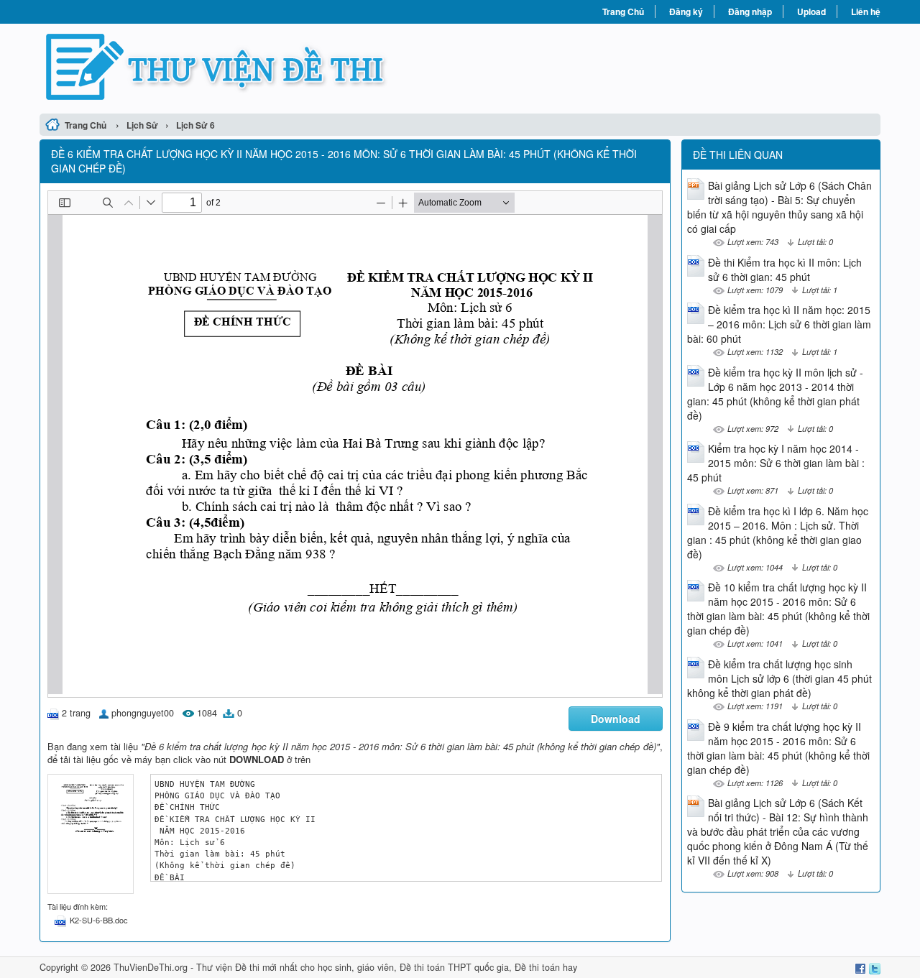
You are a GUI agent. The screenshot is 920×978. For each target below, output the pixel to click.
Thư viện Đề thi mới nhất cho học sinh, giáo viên (295, 967)
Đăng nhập (750, 11)
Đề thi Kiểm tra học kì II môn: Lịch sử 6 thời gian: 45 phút (785, 269)
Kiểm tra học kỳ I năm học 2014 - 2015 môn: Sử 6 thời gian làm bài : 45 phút (776, 462)
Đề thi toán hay (546, 967)
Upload (811, 11)
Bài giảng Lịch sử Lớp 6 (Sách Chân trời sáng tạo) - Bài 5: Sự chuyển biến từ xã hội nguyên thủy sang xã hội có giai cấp (779, 207)
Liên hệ (865, 11)
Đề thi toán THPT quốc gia (454, 967)
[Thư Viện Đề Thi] (250, 67)
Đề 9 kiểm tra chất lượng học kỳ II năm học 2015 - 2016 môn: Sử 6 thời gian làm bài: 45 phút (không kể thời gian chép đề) (778, 748)
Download (615, 718)
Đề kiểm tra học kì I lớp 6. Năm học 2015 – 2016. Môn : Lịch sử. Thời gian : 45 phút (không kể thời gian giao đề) (777, 532)
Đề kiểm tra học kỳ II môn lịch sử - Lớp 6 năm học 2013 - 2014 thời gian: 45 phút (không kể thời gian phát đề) (775, 394)
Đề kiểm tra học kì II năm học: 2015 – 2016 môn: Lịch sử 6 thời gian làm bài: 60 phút (779, 324)
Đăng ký (686, 11)
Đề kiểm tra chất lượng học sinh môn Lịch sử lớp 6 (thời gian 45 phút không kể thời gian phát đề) (779, 678)
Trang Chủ (623, 11)
